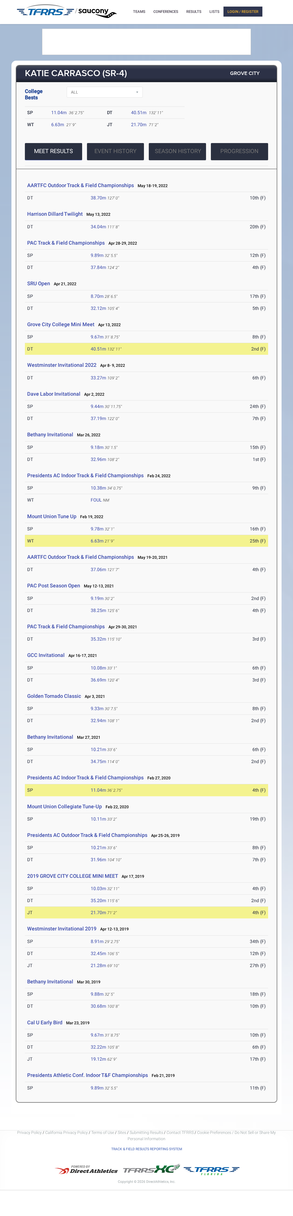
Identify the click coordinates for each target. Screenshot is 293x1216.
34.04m (98, 226)
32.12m (98, 308)
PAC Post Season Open (53, 586)
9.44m (97, 406)
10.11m (98, 819)
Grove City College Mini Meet (60, 324)
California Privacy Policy (66, 1132)
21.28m (98, 965)
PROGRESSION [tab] (239, 151)
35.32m (98, 639)
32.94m (98, 720)
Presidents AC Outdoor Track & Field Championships (87, 835)
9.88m (97, 994)
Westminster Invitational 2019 (61, 929)
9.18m (97, 447)
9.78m (97, 529)
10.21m (98, 749)
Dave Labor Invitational (53, 394)
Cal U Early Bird (44, 1022)
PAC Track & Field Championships (66, 243)
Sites (122, 1132)
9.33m (97, 708)
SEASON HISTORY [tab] (178, 151)
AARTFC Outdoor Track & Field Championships (80, 185)
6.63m (57, 124)
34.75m (98, 761)
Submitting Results (146, 1132)
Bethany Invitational (50, 434)
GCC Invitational (46, 655)
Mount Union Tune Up (51, 516)
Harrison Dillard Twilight (55, 214)
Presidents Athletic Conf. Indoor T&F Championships (87, 1075)
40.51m (138, 112)
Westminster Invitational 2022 (61, 365)
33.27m (98, 378)
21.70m (138, 124)
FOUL (96, 500)
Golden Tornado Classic (54, 696)
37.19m (98, 418)
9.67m (97, 337)
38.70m (98, 198)
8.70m (97, 296)
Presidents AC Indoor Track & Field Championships (85, 475)
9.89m (97, 255)
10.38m (98, 488)
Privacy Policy (29, 1132)
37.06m (98, 569)
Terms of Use (102, 1132)
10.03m (98, 888)
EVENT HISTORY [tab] (115, 151)
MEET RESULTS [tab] (53, 151)
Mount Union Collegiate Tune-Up (64, 806)
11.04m (59, 112)
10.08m (98, 668)
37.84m (98, 267)
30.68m (98, 1006)
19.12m (98, 1059)
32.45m (98, 953)
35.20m (98, 900)
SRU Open (38, 283)
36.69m (98, 680)
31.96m (98, 859)
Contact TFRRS (181, 1132)
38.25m (98, 610)
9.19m (97, 598)
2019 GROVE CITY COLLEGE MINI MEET (72, 876)
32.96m (98, 459)
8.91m (97, 941)
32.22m (98, 1047)
